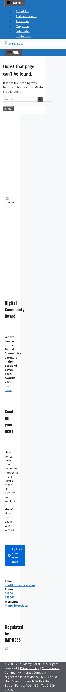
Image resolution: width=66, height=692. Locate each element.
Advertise (22, 21)
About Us (22, 11)
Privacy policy (29, 668)
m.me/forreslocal (17, 605)
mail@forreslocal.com (20, 585)
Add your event (26, 16)
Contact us (23, 36)
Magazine (22, 26)
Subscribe (22, 31)
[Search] (40, 99)
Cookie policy (51, 668)
